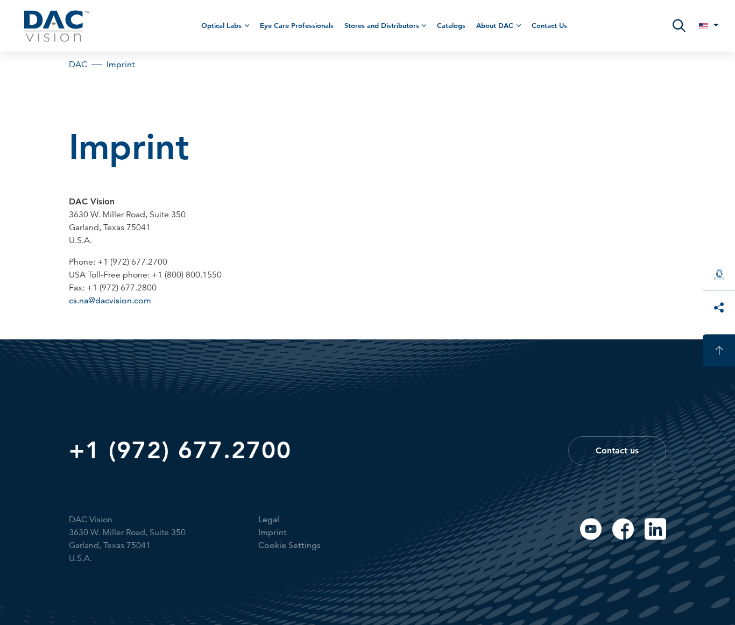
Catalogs (451, 25)
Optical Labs (221, 25)
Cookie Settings (289, 545)
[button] (679, 26)
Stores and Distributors (381, 25)
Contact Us (549, 25)
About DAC (494, 25)
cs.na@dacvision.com (110, 300)
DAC (78, 64)
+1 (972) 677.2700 (180, 450)
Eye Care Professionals (297, 25)
